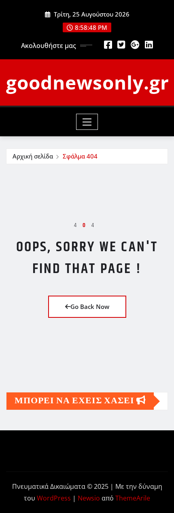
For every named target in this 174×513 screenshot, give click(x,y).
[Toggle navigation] (87, 122)
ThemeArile (132, 498)
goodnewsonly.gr (87, 82)
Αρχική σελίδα (33, 156)
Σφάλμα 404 (80, 156)
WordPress (54, 498)
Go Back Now (89, 306)
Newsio (89, 498)
